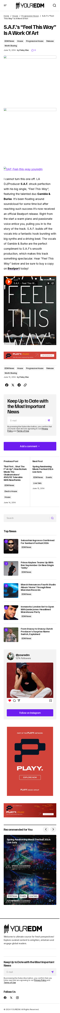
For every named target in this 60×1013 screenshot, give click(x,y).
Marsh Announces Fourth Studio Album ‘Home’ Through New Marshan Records (38, 587)
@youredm (23, 655)
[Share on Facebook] (7, 385)
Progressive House (30, 16)
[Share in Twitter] (13, 385)
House (15, 16)
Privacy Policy (40, 980)
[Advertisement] (30, 761)
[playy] (30, 355)
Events (49, 477)
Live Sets (37, 483)
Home (6, 16)
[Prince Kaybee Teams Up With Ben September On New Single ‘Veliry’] (11, 568)
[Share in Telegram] (19, 385)
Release (50, 41)
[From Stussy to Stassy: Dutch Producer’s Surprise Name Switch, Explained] (11, 634)
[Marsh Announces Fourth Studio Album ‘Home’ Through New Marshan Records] (11, 590)
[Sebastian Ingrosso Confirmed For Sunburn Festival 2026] (11, 546)
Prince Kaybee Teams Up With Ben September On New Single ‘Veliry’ (37, 565)
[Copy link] (25, 385)
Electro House (11, 491)
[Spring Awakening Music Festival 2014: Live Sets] (30, 870)
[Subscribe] (49, 420)
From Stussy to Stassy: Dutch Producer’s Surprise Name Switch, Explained (37, 631)
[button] (5, 5)
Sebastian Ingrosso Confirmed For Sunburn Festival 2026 (37, 541)
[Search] (53, 518)
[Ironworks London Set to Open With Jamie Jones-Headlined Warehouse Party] (11, 612)
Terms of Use (23, 431)
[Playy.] (30, 810)
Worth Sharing (11, 46)
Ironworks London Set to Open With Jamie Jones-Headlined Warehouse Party (37, 609)
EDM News (9, 41)
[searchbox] (27, 518)
